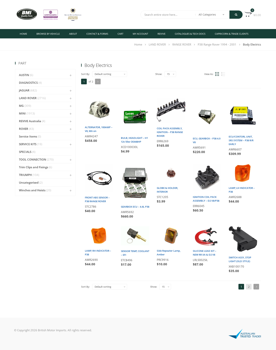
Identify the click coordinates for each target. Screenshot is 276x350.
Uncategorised (28, 182)
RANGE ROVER (181, 44)
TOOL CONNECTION (32, 159)
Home (23, 33)
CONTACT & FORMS (97, 33)
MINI (22, 113)
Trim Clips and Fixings (33, 167)
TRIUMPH (25, 175)
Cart (120, 33)
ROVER (23, 129)
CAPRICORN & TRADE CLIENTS (231, 33)
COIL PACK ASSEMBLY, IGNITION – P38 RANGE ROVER (170, 132)
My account (140, 33)
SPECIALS (25, 152)
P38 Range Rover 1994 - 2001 (217, 44)
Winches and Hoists (32, 190)
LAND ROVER (157, 44)
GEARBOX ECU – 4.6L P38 (135, 206)
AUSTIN (24, 75)
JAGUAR (24, 90)
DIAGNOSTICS (28, 83)
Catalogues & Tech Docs (190, 33)
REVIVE (161, 33)
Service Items (28, 136)
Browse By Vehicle (48, 33)
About (73, 33)
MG (21, 106)
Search (236, 14)
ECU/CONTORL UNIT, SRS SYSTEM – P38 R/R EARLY (241, 140)
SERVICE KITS (27, 144)
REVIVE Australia (30, 121)
